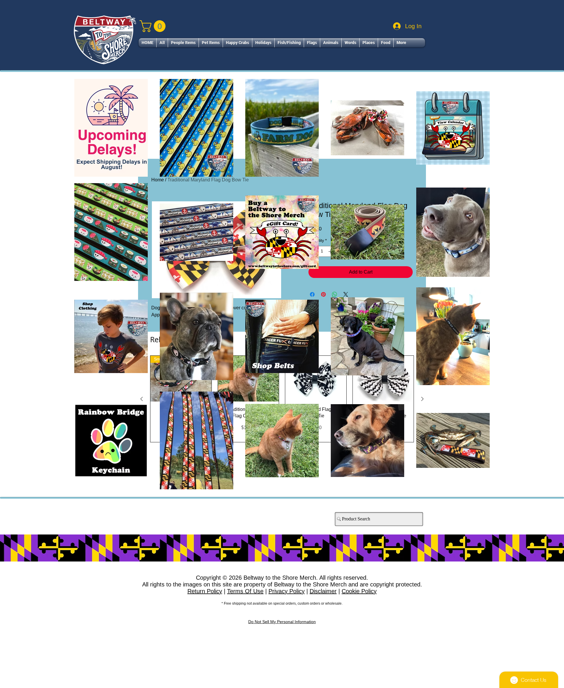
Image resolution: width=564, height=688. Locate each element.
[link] (154, 26)
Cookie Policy (359, 591)
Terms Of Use (245, 591)
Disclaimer (323, 591)
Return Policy (204, 591)
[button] (183, 42)
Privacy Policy (286, 591)
